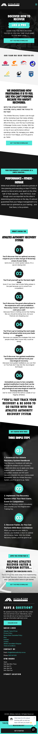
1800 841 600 (12, 655)
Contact (6, 641)
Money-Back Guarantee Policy (13, 635)
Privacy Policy (8, 633)
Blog (5, 637)
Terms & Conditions (9, 646)
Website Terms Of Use (10, 631)
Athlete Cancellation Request (12, 643)
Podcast (6, 639)
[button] (36, 5)
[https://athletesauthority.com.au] (10, 5)
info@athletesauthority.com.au (16, 652)
